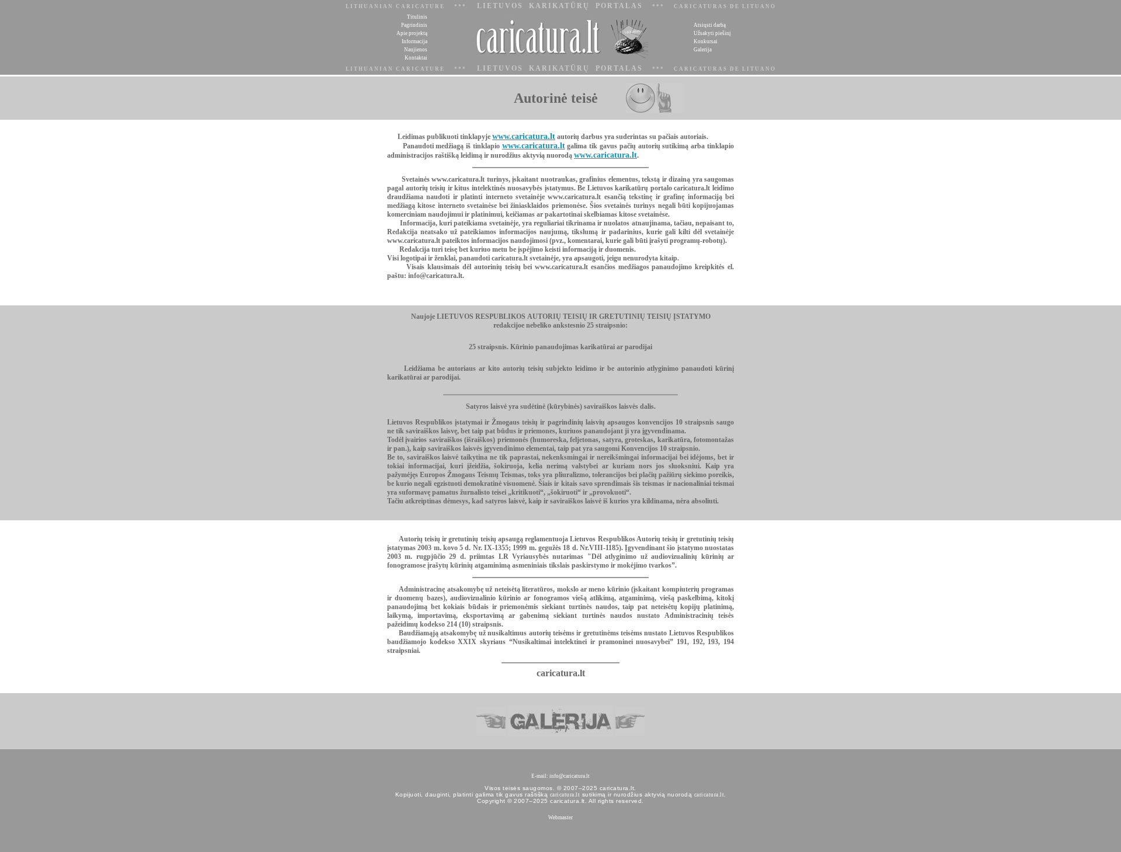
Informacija (414, 41)
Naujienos (415, 50)
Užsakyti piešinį (712, 33)
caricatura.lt (565, 795)
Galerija (703, 50)
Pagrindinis (414, 25)
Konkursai (706, 41)
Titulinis (417, 17)
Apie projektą (411, 33)
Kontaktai (416, 58)
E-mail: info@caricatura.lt (560, 776)
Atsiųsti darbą (710, 25)
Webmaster (560, 817)
